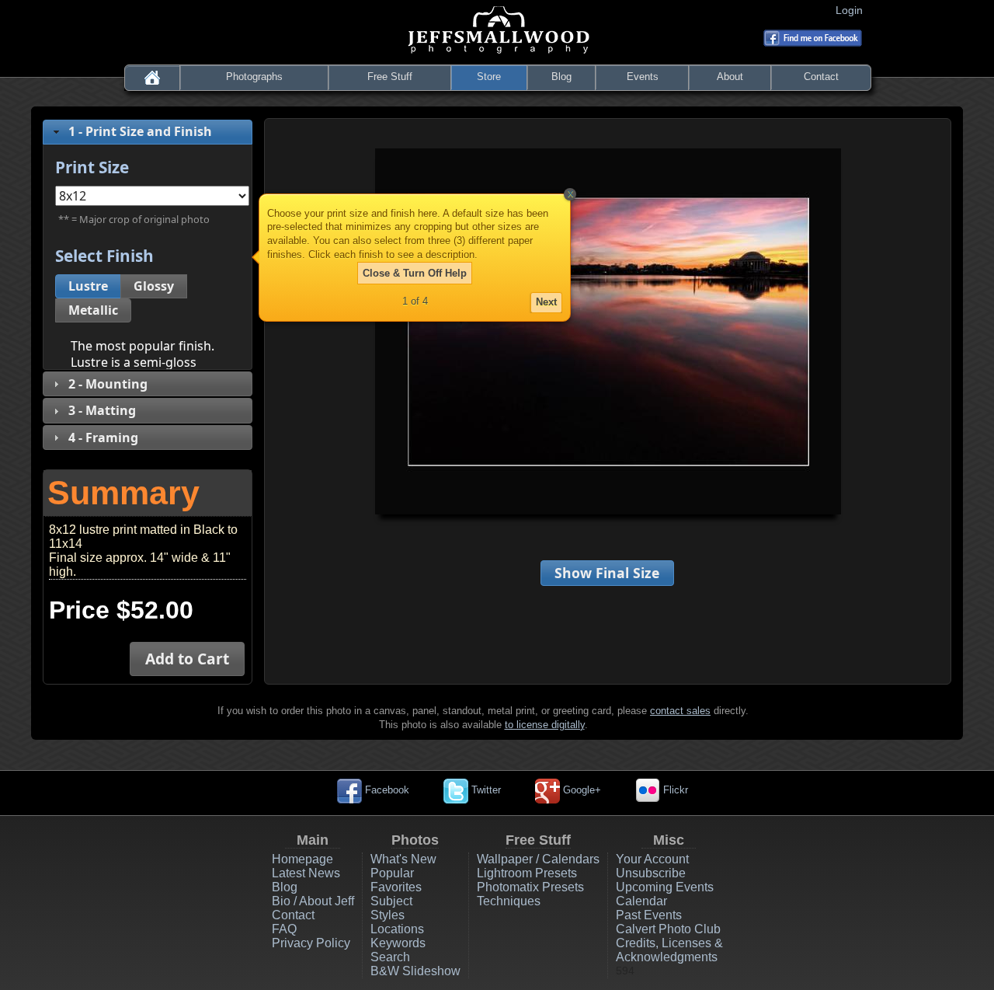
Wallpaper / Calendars (538, 859)
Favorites (396, 887)
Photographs (254, 76)
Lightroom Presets (527, 873)
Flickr (674, 790)
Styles (387, 915)
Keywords (398, 943)
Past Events (649, 915)
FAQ (284, 929)
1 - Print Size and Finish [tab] (140, 131)
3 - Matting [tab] (102, 410)
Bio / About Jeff (313, 901)
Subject (391, 901)
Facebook (385, 790)
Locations (397, 929)
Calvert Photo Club (668, 929)
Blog (561, 76)
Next (546, 302)
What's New (403, 859)
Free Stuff (389, 76)
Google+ (580, 790)
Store (489, 76)
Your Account (652, 859)
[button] (88, 286)
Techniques (508, 901)
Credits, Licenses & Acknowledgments (669, 950)
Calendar (641, 901)
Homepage (302, 859)
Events (643, 76)
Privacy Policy (311, 943)
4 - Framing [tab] (103, 437)
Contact (821, 76)
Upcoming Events (665, 887)
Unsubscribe (651, 873)
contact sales (680, 710)
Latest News (306, 873)
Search (390, 957)
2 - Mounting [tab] (108, 383)
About (730, 76)
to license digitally (545, 724)
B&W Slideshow (415, 971)
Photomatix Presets (530, 887)
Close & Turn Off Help (415, 273)
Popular (392, 873)
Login (852, 10)
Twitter (484, 790)
